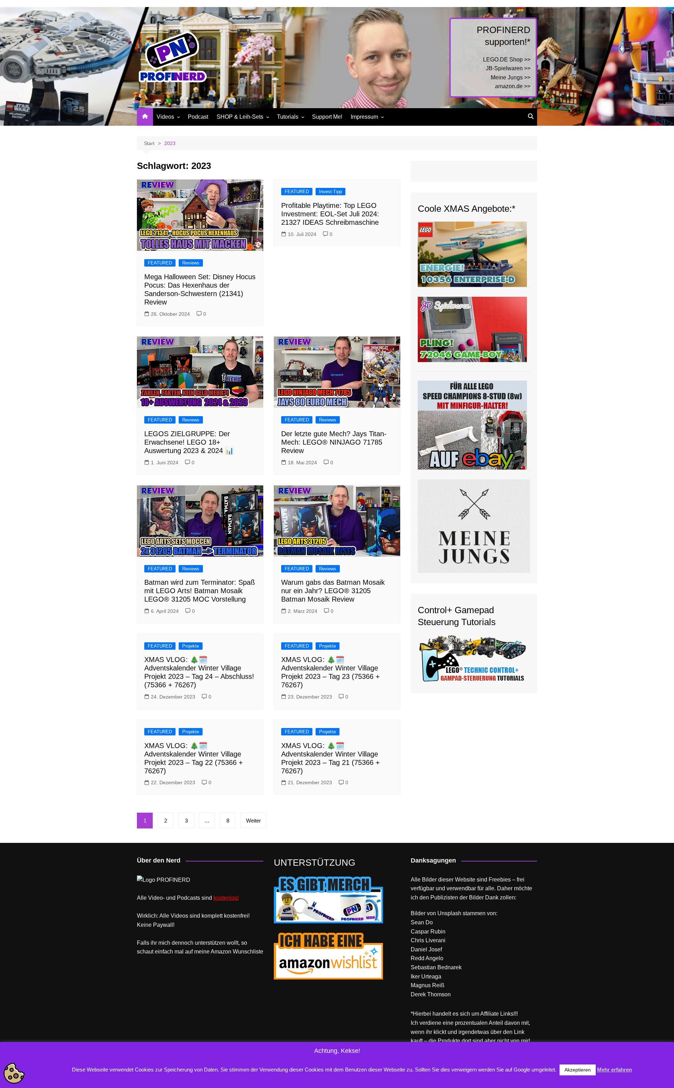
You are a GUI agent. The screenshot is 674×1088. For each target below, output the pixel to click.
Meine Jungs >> (510, 77)
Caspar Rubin (428, 932)
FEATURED (160, 263)
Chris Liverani (428, 940)
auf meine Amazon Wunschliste (224, 952)
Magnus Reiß (427, 985)
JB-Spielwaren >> (508, 68)
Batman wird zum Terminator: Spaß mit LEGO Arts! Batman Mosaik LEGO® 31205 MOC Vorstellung (199, 590)
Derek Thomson (431, 994)
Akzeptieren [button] (577, 1070)
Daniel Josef (426, 949)
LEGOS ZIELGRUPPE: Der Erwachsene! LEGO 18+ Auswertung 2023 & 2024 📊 (189, 442)
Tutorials (287, 117)
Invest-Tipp (330, 191)
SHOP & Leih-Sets (240, 117)
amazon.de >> (512, 86)
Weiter (253, 821)
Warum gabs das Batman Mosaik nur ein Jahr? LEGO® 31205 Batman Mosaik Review (333, 590)
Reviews (190, 263)
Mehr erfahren (614, 1070)
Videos (165, 117)
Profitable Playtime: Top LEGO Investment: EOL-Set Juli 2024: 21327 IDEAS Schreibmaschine (330, 214)
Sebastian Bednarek (436, 967)
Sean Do (422, 922)
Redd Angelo (427, 958)
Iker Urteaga (426, 976)
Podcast (198, 117)
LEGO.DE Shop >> (506, 60)
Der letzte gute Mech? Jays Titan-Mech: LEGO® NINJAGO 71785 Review (333, 442)
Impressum (364, 117)
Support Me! (327, 117)
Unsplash (449, 913)
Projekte (190, 646)
